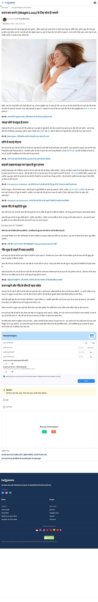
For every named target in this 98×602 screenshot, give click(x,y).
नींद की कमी (75, 173)
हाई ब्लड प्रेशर (73, 190)
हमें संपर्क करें (53, 519)
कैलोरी (43, 131)
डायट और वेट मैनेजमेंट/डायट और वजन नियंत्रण (21, 7)
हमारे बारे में (52, 510)
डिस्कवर (4, 499)
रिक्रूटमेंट (52, 516)
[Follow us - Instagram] (6, 493)
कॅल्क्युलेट (86, 381)
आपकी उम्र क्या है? (7, 347)
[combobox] (91, 352)
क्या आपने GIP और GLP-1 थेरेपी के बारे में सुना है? (15, 367)
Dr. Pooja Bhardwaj (23, 19)
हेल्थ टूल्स (52, 499)
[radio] (84, 343)
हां (6, 364)
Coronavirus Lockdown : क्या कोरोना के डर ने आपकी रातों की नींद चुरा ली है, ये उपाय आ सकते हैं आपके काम (42, 184)
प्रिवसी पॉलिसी (5, 513)
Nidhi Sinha (6, 24)
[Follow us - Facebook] (3, 493)
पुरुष (86, 343)
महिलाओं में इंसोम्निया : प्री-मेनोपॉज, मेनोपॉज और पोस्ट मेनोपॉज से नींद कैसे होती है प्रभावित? (35, 280)
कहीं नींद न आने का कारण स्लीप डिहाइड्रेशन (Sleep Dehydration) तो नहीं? (32, 244)
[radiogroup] (89, 343)
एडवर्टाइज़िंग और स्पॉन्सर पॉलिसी (9, 519)
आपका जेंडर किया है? (8, 343)
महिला (93, 343)
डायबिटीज (82, 190)
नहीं (12, 364)
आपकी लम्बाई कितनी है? (8, 352)
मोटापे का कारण (88, 109)
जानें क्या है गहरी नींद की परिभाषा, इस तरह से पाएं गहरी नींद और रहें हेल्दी (29, 159)
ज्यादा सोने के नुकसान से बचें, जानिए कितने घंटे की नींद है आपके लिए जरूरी (30, 117)
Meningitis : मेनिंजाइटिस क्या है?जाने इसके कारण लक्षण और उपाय (28, 136)
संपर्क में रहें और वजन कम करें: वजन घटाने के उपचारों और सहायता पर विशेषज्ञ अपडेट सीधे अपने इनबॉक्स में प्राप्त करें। (33, 376)
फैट (49, 131)
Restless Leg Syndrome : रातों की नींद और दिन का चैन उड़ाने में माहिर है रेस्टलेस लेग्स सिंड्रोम (38, 201)
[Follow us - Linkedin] (10, 493)
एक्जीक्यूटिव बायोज (54, 513)
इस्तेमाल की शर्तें (5, 510)
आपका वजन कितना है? (8, 356)
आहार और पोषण (5, 7)
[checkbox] (4, 376)
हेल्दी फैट (69, 151)
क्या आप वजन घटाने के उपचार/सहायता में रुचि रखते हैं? (15, 360)
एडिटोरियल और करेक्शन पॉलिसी (9, 516)
